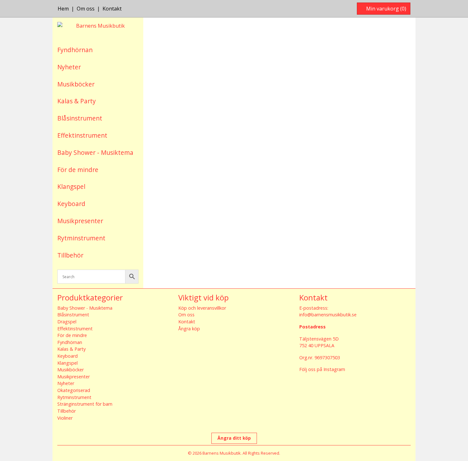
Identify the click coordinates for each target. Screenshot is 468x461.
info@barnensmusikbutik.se (328, 315)
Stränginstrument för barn (84, 404)
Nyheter (69, 67)
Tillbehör (70, 255)
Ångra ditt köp (234, 438)
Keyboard (71, 203)
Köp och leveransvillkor (202, 308)
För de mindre (77, 169)
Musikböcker (76, 84)
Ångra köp (189, 329)
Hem (63, 8)
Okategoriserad (73, 390)
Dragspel (66, 322)
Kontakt (112, 8)
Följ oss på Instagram (322, 369)
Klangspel (71, 186)
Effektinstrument (82, 135)
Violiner (65, 418)
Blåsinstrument (79, 118)
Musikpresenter (80, 221)
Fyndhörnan (75, 49)
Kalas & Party (76, 101)
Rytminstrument (81, 238)
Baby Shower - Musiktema (95, 152)
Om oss (86, 8)
